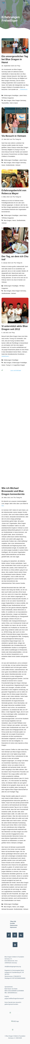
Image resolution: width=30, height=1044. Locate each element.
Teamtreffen (5, 103)
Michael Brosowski (7, 909)
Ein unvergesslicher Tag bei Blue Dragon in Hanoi (15, 59)
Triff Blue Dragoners (8, 98)
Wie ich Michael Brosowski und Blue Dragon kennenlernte (13, 491)
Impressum (13, 927)
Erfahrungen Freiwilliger (11, 95)
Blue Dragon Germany (19, 100)
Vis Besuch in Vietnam (14, 136)
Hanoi (3, 165)
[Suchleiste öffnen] (25, 3)
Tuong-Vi (8, 365)
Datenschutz (13, 925)
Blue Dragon (7, 100)
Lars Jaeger (20, 906)
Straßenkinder (10, 165)
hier (3, 505)
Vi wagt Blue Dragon (18, 365)
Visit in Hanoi (14, 103)
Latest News (23, 95)
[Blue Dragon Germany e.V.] (3, 3)
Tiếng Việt (13, 921)
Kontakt (12, 923)
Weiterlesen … (6, 356)
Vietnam (17, 165)
